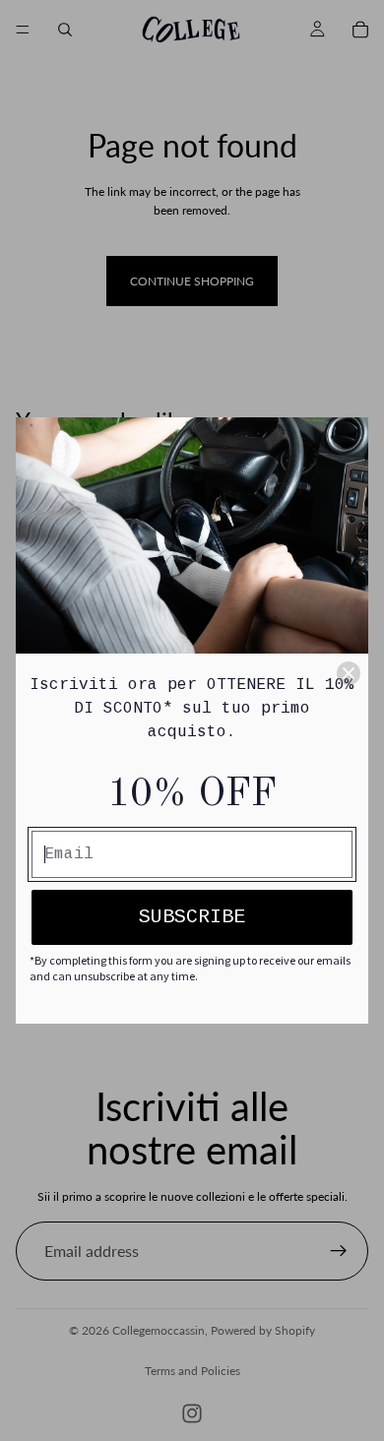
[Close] (348, 673)
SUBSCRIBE (192, 917)
